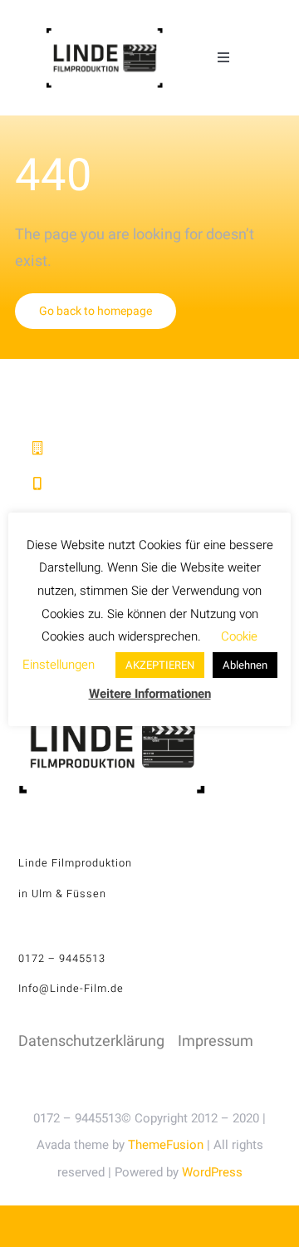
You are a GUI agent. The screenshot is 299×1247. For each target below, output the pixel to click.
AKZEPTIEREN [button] (159, 665)
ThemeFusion (165, 1145)
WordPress (212, 1172)
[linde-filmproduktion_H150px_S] (104, 34)
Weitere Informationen (150, 694)
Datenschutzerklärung (91, 1041)
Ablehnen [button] (245, 665)
